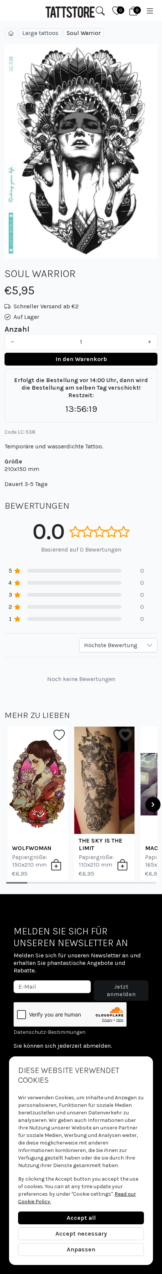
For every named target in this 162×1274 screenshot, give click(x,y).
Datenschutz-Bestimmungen (50, 1032)
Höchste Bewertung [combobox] (111, 645)
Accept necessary (81, 1233)
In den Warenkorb (81, 359)
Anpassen (81, 1249)
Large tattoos (40, 33)
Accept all (81, 1217)
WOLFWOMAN (32, 848)
